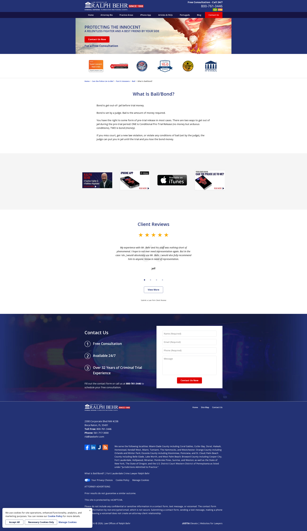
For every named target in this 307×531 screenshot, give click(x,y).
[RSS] (105, 447)
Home (91, 15)
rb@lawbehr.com (94, 436)
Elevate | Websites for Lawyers (202, 523)
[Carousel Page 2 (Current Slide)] (151, 280)
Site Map (205, 407)
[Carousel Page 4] (162, 280)
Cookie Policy (122, 480)
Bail (133, 81)
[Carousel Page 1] (145, 280)
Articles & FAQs (165, 15)
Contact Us (214, 15)
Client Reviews (153, 224)
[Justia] (99, 447)
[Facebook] (87, 447)
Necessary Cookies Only (41, 522)
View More (153, 289)
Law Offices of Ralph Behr (117, 523)
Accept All (14, 522)
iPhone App (145, 15)
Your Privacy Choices (102, 480)
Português (185, 15)
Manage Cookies (140, 480)
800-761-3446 (211, 6)
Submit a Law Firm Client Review (153, 300)
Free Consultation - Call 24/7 (205, 2)
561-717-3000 (101, 432)
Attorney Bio (107, 15)
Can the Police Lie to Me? (103, 81)
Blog (199, 15)
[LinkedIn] (93, 447)
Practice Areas (126, 15)
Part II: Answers (123, 81)
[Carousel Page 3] (156, 280)
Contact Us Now (97, 39)
